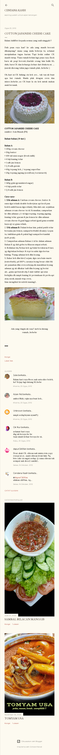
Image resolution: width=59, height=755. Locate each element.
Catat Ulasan (11, 491)
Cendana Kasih (15, 10)
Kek (11, 361)
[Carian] (52, 4)
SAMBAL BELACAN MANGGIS (24, 619)
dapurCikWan (19, 449)
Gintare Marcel (36, 747)
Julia (15, 375)
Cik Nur (16, 427)
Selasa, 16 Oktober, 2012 (23, 465)
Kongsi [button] (7, 357)
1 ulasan (15, 624)
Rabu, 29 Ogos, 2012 (21, 441)
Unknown (18, 410)
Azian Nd (17, 394)
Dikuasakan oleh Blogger (31, 741)
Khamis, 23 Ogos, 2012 (22, 386)
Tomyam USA (14, 718)
